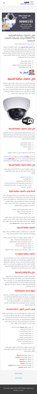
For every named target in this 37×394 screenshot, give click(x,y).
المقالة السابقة (18, 373)
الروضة (20, 67)
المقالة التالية (18, 378)
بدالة (28, 156)
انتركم (13, 158)
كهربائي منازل (28, 249)
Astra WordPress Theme (14, 389)
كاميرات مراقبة (30, 44)
